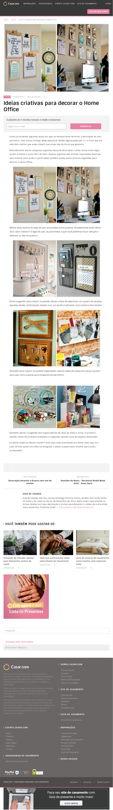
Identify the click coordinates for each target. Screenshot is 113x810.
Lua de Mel (65, 749)
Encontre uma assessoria (17, 761)
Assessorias (45, 3)
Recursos (65, 701)
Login (108, 3)
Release (74, 782)
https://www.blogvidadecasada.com (76, 507)
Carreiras (65, 673)
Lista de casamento (69, 698)
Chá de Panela (67, 746)
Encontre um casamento (71, 720)
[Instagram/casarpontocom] (59, 764)
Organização (66, 736)
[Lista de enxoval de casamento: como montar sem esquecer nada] (92, 542)
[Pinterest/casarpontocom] (61, 764)
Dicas (13, 20)
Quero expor (11, 743)
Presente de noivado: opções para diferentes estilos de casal (19, 561)
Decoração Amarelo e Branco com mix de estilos (30, 481)
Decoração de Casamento (72, 739)
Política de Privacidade (70, 680)
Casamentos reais (69, 733)
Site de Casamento (87, 3)
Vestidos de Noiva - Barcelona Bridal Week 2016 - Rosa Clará (83, 481)
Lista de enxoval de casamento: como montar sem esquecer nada (92, 561)
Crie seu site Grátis (98, 11)
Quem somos (103, 782)
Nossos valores (67, 670)
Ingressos (10, 746)
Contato (9, 749)
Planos (64, 704)
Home (8, 733)
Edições (9, 739)
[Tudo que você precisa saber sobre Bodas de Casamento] (56, 542)
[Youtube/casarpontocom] (62, 764)
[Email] (23, 512)
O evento (10, 736)
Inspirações (29, 3)
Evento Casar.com (64, 3)
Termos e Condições (70, 683)
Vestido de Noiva (68, 743)
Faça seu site (66, 695)
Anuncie (87, 782)
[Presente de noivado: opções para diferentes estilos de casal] (20, 542)
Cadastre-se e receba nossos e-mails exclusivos (33, 120)
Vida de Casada (33, 97)
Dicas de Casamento (70, 752)
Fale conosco (66, 676)
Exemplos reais (67, 708)
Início (6, 20)
